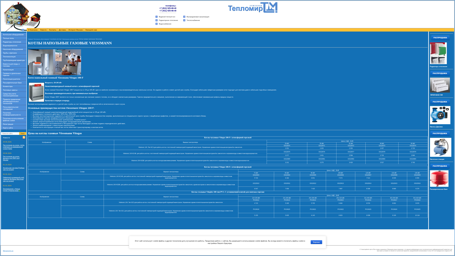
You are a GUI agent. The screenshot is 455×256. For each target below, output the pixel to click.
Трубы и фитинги (10, 53)
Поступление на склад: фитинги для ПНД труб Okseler (11, 158)
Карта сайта (8, 128)
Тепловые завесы (10, 90)
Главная (30, 39)
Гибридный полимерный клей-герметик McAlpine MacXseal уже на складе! (13, 179)
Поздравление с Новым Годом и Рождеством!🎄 (11, 190)
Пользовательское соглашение (10, 108)
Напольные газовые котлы (70, 39)
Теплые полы (8, 38)
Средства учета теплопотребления (10, 95)
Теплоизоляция (9, 57)
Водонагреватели (10, 46)
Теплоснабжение (193, 20)
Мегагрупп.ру (8, 251)
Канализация (8, 70)
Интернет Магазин (75, 30)
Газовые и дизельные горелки (12, 74)
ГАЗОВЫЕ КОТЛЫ (55, 39)
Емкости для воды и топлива (11, 65)
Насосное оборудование (13, 49)
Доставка (62, 30)
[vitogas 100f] (36, 92)
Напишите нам (91, 30)
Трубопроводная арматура (14, 60)
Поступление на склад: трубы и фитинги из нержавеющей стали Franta (13, 147)
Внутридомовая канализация (198, 17)
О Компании (33, 30)
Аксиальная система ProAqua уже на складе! (13, 169)
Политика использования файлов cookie (13, 119)
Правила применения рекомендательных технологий (11, 101)
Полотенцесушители (11, 79)
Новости (43, 30)
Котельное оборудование (13, 35)
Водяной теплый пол (167, 17)
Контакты (52, 30)
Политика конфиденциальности (12, 114)
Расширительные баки (12, 83)
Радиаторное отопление (168, 20)
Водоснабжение (165, 24)
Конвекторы (8, 86)
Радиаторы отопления (12, 42)
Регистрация (8, 124)
